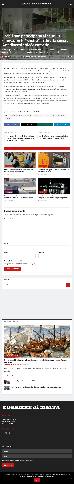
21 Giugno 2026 (25, 365)
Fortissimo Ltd (7, 415)
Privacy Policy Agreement (13, 261)
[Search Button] (71, 4)
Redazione (7, 57)
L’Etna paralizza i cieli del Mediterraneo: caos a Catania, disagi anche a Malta (19, 171)
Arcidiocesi (28, 115)
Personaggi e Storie (12, 356)
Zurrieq (7, 118)
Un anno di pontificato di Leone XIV (22, 381)
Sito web (41, 252)
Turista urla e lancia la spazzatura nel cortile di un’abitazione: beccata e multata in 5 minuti (19, 197)
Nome (6, 243)
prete (41, 115)
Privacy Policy (33, 264)
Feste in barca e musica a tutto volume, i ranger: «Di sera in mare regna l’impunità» (53, 197)
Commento (8, 219)
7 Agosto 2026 (43, 174)
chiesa (36, 115)
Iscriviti (9, 465)
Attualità (27, 57)
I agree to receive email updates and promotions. (18, 461)
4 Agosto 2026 (43, 200)
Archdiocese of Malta (15, 115)
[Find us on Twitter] (6, 433)
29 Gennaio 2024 (18, 57)
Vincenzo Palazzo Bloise (12, 365)
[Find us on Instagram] (9, 433)
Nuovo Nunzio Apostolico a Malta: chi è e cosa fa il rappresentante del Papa (36, 387)
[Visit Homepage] (36, 4)
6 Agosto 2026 (9, 200)
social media (61, 115)
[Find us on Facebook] (2, 433)
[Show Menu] (3, 4)
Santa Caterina (50, 115)
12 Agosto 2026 (9, 174)
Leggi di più (10, 375)
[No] (72, 478)
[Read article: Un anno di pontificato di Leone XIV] (7, 382)
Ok (37, 480)
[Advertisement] (37, 304)
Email (6, 252)
